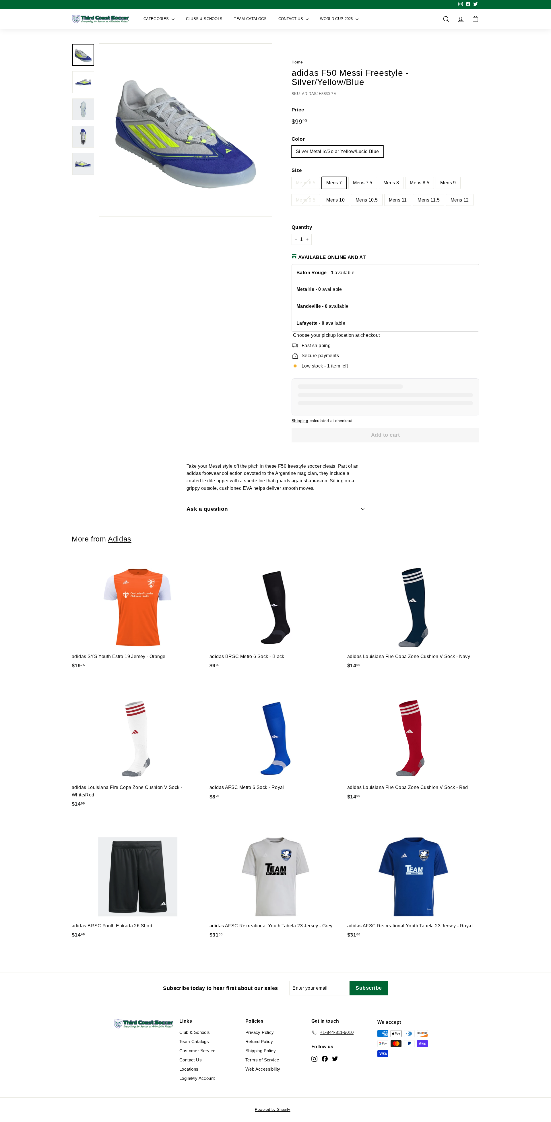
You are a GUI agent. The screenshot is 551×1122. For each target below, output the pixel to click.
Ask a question (207, 509)
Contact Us (291, 19)
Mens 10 (335, 200)
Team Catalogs (250, 19)
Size (297, 170)
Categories (156, 19)
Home (297, 62)
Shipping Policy (260, 1050)
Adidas (119, 539)
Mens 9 (448, 182)
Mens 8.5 (419, 182)
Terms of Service (262, 1059)
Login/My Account (197, 1078)
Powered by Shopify (272, 1109)
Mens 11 (398, 200)
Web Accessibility (262, 1069)
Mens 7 (334, 182)
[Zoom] (185, 130)
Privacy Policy (259, 1032)
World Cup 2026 (337, 19)
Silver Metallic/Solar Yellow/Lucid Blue (337, 151)
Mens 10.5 (367, 200)
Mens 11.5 (429, 200)
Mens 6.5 (305, 182)
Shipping (300, 421)
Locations (189, 1069)
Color (298, 139)
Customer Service (197, 1050)
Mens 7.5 (362, 182)
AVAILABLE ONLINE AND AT (332, 257)
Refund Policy (259, 1041)
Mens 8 (391, 182)
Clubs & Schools (204, 19)
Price (298, 110)
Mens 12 (460, 200)
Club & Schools (194, 1032)
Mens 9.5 (305, 200)
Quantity (302, 227)
